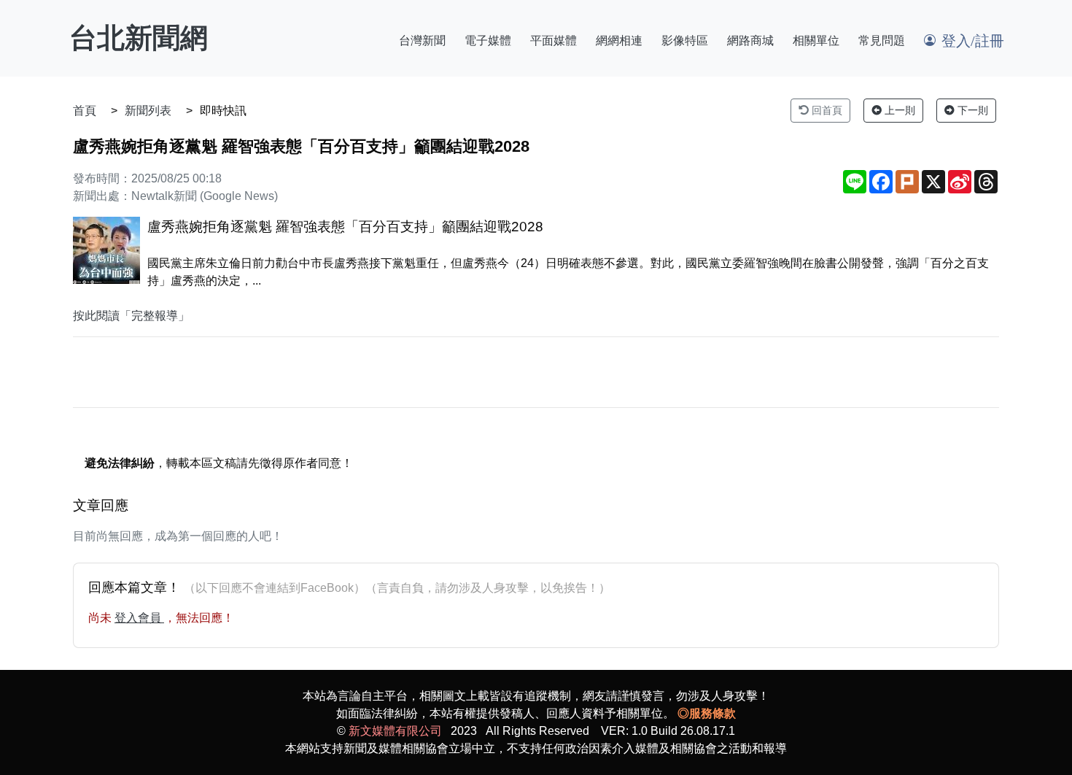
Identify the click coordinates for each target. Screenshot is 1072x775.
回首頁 (825, 110)
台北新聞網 (138, 38)
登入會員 (139, 618)
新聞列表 (148, 110)
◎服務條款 (706, 713)
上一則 (898, 110)
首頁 (84, 110)
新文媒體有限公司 (395, 731)
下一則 (971, 110)
